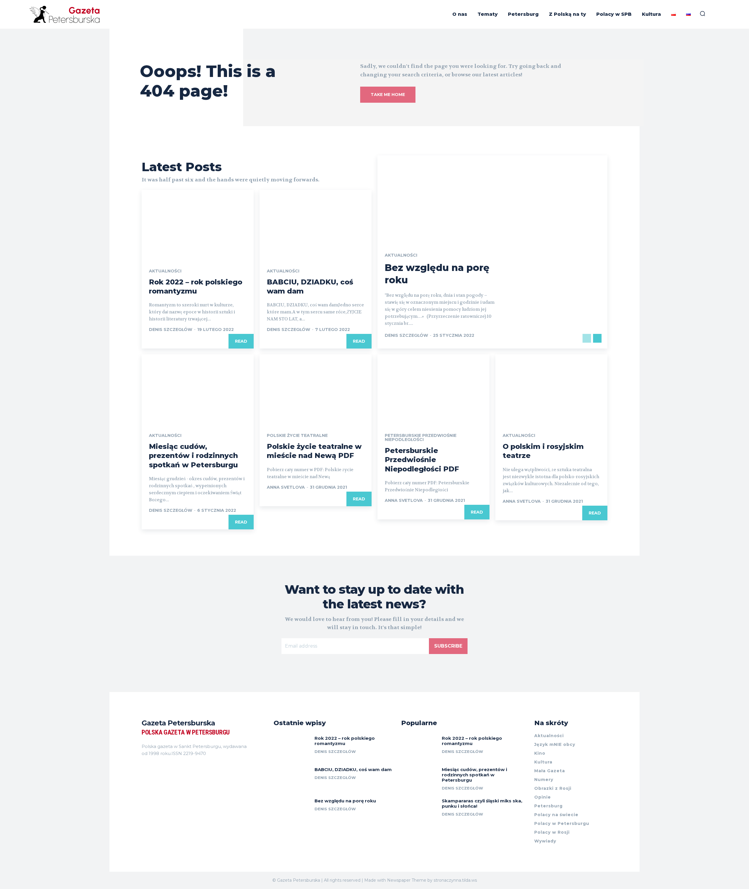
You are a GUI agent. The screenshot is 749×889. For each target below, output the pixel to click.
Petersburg (548, 806)
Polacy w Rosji (552, 832)
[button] (702, 13)
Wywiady (545, 841)
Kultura (543, 762)
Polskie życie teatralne (297, 435)
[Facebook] (144, 768)
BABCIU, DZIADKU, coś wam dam (353, 769)
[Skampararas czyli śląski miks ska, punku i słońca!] (419, 809)
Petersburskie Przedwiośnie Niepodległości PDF (422, 459)
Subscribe (448, 646)
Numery (543, 779)
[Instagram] (154, 768)
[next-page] (597, 338)
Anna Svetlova (286, 487)
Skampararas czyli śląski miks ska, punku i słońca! (482, 803)
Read (241, 341)
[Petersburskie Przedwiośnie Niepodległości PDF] (433, 388)
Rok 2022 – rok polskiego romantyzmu (345, 740)
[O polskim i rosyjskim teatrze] (551, 388)
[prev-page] (587, 338)
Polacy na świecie (556, 814)
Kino (539, 753)
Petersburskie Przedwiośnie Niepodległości (420, 437)
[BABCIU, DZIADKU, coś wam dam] (316, 223)
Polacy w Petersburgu (561, 823)
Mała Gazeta (549, 770)
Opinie (542, 797)
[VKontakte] (165, 768)
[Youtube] (175, 768)
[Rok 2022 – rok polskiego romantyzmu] (198, 223)
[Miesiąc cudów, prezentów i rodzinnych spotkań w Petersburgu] (198, 388)
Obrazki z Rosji (552, 788)
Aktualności (165, 271)
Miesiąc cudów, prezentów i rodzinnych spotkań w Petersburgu (193, 455)
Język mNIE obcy (554, 744)
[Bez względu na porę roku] (292, 809)
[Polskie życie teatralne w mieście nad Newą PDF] (316, 388)
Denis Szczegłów (170, 329)
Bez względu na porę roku (345, 801)
